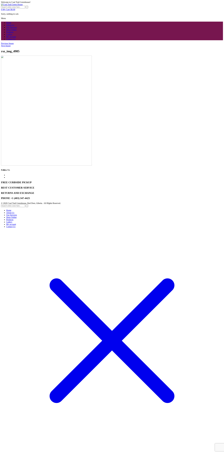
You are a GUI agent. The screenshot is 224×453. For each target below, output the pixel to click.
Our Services (11, 215)
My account (11, 224)
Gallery (9, 222)
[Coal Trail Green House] (12, 4)
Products (9, 220)
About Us (10, 213)
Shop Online (11, 217)
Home (8, 210)
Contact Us (10, 227)
